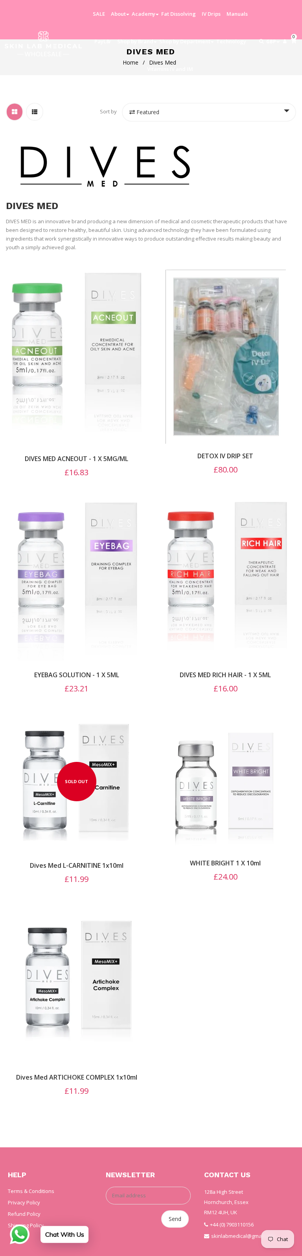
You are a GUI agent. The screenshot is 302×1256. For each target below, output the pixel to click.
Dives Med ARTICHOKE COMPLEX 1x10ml (76, 1077)
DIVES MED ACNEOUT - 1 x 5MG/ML (76, 458)
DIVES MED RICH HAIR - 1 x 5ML (225, 675)
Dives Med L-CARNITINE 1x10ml (76, 865)
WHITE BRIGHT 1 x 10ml (225, 863)
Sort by (108, 111)
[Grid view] (14, 112)
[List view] (34, 112)
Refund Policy (24, 1213)
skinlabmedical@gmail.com (243, 1235)
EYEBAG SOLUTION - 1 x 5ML (76, 675)
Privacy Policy (24, 1202)
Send (175, 1219)
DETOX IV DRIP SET (225, 456)
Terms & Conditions (31, 1191)
